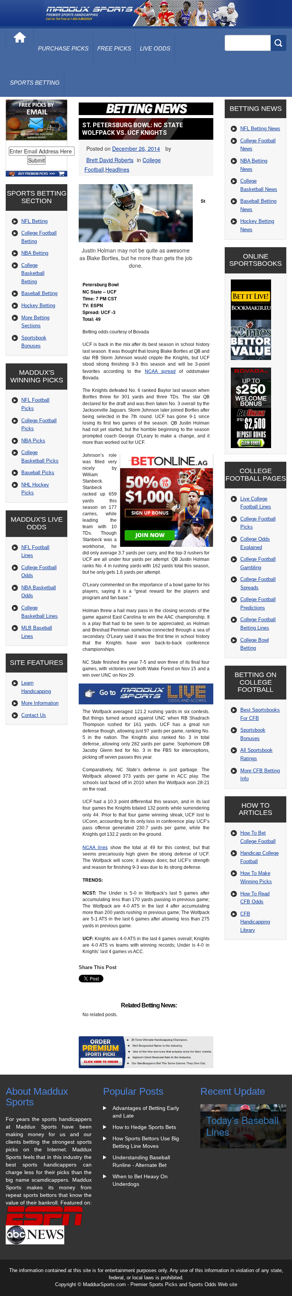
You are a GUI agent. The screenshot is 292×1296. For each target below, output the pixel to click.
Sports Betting (35, 82)
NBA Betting (34, 253)
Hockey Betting (38, 305)
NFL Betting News (260, 128)
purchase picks (63, 48)
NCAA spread (160, 371)
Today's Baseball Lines (242, 1125)
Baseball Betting (39, 293)
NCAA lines (95, 847)
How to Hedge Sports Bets (144, 1127)
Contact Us (33, 715)
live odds (155, 48)
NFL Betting (34, 221)
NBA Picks (33, 441)
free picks (114, 48)
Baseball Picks (37, 472)
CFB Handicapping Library (255, 922)
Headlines (117, 169)
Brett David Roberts (109, 160)
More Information (40, 703)
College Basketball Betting (32, 273)
